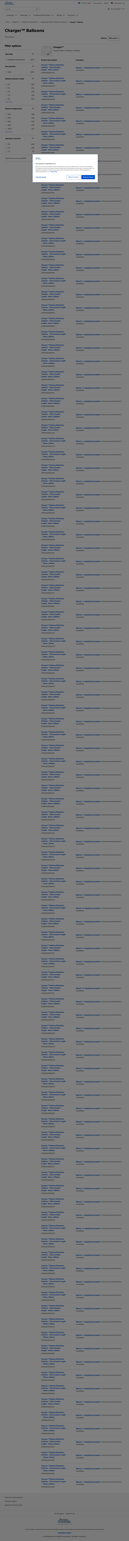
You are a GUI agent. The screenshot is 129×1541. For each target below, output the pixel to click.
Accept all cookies (88, 177)
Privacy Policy (53, 171)
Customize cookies (40, 177)
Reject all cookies (73, 177)
